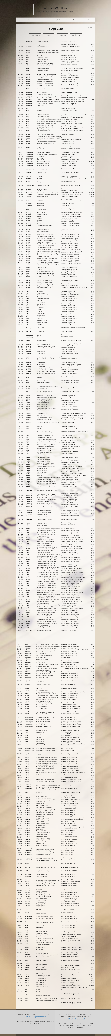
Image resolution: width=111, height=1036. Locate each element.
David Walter (55, 8)
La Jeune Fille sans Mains (43, 975)
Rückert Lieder (41, 474)
